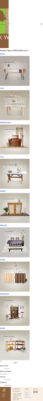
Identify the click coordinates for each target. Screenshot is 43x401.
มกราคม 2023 (7, 379)
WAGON (2, 328)
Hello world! (7, 368)
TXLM (2, 157)
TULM (2, 88)
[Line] (37, 392)
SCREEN (2, 259)
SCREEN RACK (4, 294)
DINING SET (3, 225)
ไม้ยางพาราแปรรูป (28, 397)
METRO (2, 54)
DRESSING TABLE (5, 122)
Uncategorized (7, 385)
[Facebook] (34, 392)
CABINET (3, 191)
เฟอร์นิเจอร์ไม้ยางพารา (27, 395)
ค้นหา (1, 361)
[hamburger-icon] (41, 24)
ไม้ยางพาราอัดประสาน (27, 393)
